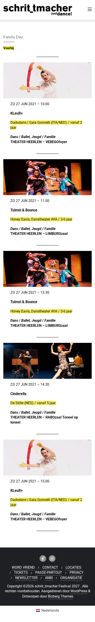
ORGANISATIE (71, 578)
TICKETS (21, 572)
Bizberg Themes (60, 596)
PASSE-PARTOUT (48, 572)
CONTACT (50, 567)
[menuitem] (47, 610)
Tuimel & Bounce (23, 210)
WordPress (78, 591)
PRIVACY (77, 572)
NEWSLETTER (26, 578)
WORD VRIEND (23, 567)
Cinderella (18, 394)
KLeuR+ (16, 113)
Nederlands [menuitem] (50, 610)
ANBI (49, 578)
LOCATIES (73, 567)
